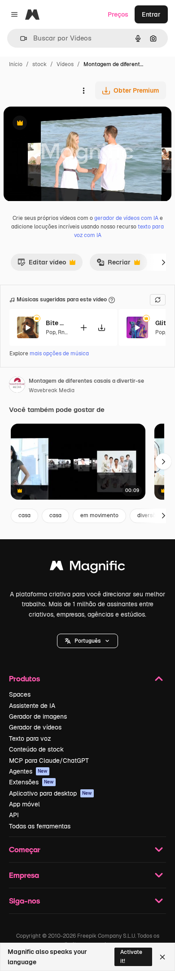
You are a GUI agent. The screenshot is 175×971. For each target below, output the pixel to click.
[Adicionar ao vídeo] (83, 328)
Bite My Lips (57, 323)
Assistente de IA (32, 706)
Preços (118, 14)
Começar (24, 849)
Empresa (24, 875)
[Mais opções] (83, 90)
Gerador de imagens (38, 716)
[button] (87, 641)
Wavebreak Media (51, 390)
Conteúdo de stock (36, 749)
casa (24, 515)
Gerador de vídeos (35, 727)
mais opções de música (59, 353)
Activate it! (131, 956)
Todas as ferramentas (39, 826)
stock (39, 64)
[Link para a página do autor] (17, 385)
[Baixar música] (101, 328)
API (14, 815)
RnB (63, 332)
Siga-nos (24, 900)
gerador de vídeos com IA (126, 218)
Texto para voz (30, 738)
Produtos (24, 678)
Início (15, 64)
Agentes (28, 771)
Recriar (113, 264)
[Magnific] (87, 568)
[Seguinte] (163, 262)
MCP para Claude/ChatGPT (49, 760)
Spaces (20, 694)
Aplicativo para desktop (50, 793)
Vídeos (65, 64)
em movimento (99, 515)
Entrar (151, 14)
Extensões (31, 782)
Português (87, 640)
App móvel (24, 804)
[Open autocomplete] (20, 38)
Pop (51, 332)
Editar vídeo (42, 264)
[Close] (162, 957)
